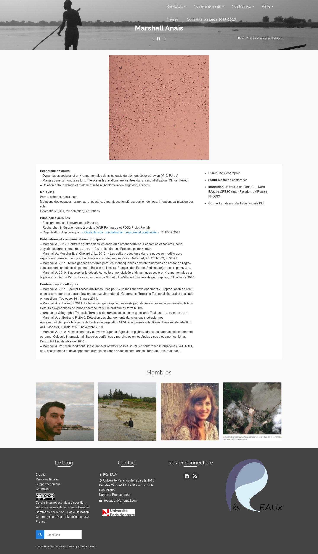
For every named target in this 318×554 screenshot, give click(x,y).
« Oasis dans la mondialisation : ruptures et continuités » (120, 232)
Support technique (48, 484)
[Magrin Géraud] (153, 38)
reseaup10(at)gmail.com (120, 500)
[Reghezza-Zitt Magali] (165, 38)
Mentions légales (47, 479)
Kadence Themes (87, 546)
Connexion (43, 489)
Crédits (40, 474)
